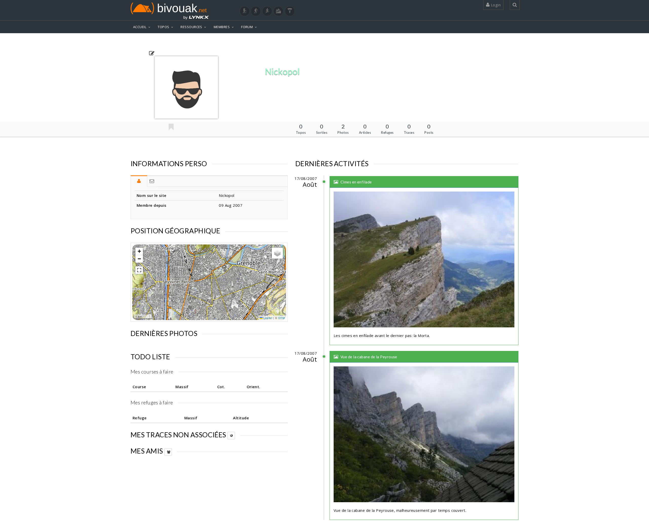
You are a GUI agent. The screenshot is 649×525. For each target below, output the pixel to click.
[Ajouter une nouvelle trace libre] (231, 435)
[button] (139, 251)
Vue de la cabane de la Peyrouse (368, 356)
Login (495, 4)
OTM (281, 318)
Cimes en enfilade (356, 182)
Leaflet (268, 318)
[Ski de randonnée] (267, 11)
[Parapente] (290, 11)
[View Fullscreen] (139, 270)
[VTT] (278, 11)
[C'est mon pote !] (171, 127)
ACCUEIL (139, 27)
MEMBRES (222, 27)
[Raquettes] (256, 11)
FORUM (247, 27)
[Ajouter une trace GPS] (151, 53)
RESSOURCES (191, 27)
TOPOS (163, 27)
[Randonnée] (245, 11)
